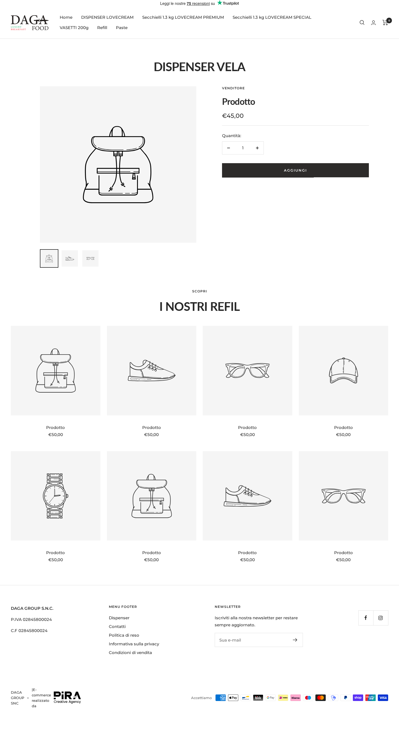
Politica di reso (124, 635)
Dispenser (119, 617)
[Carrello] (385, 22)
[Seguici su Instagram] (380, 617)
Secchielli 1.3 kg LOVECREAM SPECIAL (272, 17)
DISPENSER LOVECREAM (107, 17)
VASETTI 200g (74, 27)
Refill (102, 27)
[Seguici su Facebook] (365, 617)
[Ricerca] (362, 22)
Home (66, 17)
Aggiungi (295, 170)
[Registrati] (295, 640)
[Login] (373, 22)
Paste (122, 27)
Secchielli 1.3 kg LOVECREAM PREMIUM (183, 17)
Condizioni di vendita (130, 652)
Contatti (117, 626)
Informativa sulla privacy (134, 643)
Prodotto (55, 427)
